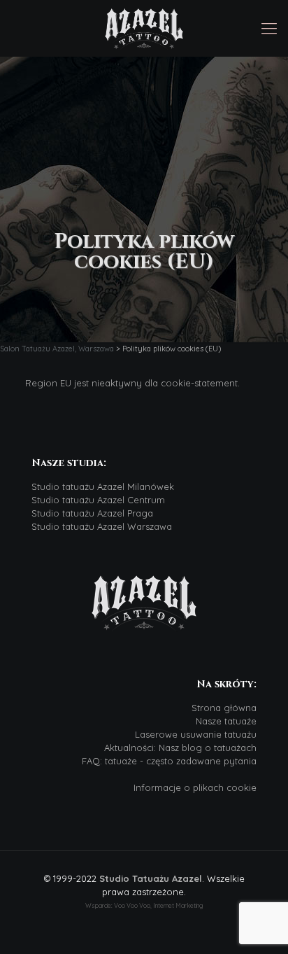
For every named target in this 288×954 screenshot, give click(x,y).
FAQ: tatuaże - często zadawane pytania (169, 760)
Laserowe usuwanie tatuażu (196, 734)
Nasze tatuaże (226, 721)
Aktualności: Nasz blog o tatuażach (180, 747)
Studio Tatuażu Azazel (150, 878)
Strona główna (224, 707)
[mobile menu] (269, 28)
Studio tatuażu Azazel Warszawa (101, 526)
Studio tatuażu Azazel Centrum (98, 499)
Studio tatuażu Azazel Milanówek (102, 486)
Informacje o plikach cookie (195, 787)
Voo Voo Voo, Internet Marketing (158, 905)
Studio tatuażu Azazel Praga (92, 513)
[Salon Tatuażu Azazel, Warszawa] (144, 28)
